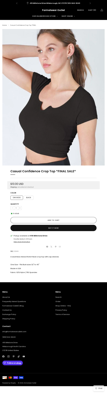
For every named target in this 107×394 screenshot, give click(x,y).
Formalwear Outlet (53, 10)
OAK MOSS (17, 198)
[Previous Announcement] (17, 3)
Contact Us (7, 310)
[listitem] (53, 3)
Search (80, 10)
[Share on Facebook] (47, 246)
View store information (22, 242)
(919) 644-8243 (9, 337)
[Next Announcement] (90, 3)
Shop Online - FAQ (63, 306)
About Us (6, 297)
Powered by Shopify (9, 383)
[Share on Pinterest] (55, 246)
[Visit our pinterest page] (13, 356)
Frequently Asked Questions (14, 301)
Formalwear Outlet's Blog (13, 306)
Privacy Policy (61, 310)
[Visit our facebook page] (3, 356)
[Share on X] (51, 246)
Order (58, 301)
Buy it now (53, 228)
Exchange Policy (9, 314)
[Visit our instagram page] (8, 356)
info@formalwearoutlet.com (14, 331)
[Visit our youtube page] (23, 356)
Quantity (14, 204)
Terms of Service (62, 314)
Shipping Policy (8, 318)
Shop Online (67, 16)
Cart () (92, 10)
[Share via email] (60, 246)
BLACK (28, 198)
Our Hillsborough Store (44, 16)
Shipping (13, 187)
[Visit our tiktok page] (18, 356)
